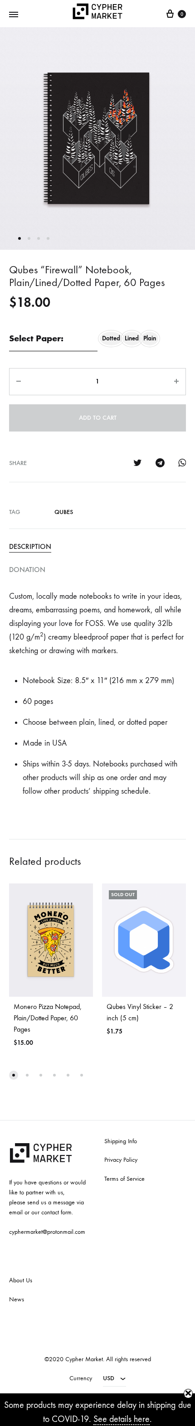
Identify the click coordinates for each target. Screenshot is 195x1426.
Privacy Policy (120, 1160)
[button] (13, 1075)
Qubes (63, 512)
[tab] (97, 546)
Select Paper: (36, 338)
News (16, 1299)
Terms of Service (124, 1179)
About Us (20, 1280)
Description (30, 546)
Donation (27, 569)
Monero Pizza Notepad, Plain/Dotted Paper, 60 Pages (48, 1017)
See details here (121, 1419)
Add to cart (98, 418)
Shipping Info (120, 1141)
